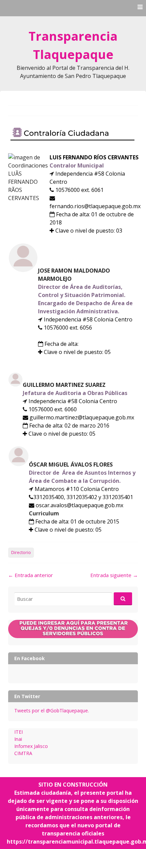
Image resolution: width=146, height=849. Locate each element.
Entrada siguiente (114, 575)
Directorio (21, 552)
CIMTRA (23, 753)
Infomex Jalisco (31, 746)
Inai (18, 739)
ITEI (18, 732)
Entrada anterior (30, 575)
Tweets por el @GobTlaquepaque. (51, 710)
